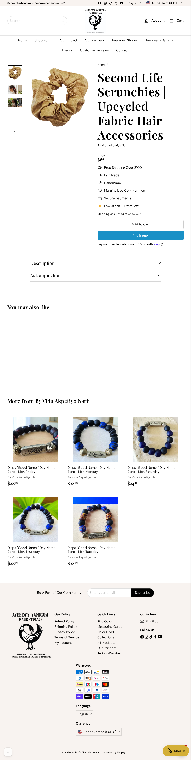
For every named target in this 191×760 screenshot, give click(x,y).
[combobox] (37, 20)
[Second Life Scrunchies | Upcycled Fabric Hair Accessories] (20, 351)
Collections (105, 637)
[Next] (14, 130)
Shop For (42, 40)
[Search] (63, 20)
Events (67, 50)
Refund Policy (64, 621)
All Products (106, 643)
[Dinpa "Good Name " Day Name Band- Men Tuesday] (95, 531)
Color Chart (105, 632)
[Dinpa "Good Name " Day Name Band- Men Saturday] (155, 450)
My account (63, 643)
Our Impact (68, 40)
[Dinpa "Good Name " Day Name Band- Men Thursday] (35, 531)
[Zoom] (59, 99)
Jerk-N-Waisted (109, 653)
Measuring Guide (109, 627)
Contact (122, 50)
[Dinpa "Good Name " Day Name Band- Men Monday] (95, 450)
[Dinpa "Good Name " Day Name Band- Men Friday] (35, 450)
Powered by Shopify (114, 752)
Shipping (103, 214)
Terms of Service (66, 637)
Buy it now (140, 236)
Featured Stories (125, 40)
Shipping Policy (65, 627)
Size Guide (105, 621)
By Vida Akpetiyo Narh (62, 400)
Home (22, 40)
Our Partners (95, 40)
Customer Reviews (94, 50)
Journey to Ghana (159, 40)
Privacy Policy (64, 632)
